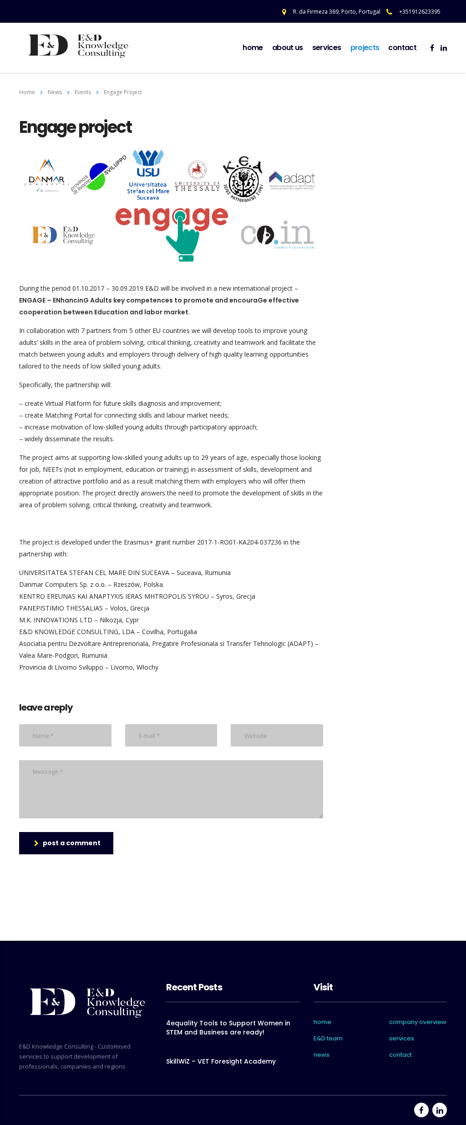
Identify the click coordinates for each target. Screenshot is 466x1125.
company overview (417, 1022)
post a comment (72, 843)
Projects (365, 47)
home (253, 47)
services (326, 47)
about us (287, 47)
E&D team (328, 1038)
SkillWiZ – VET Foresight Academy (221, 1061)
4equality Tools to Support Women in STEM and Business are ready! (228, 1028)
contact (402, 47)
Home (27, 92)
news (321, 1055)
